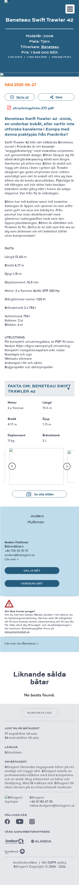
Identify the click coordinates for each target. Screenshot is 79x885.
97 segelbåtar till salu (21, 733)
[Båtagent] (7, 1)
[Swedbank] (15, 850)
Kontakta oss (39, 713)
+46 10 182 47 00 (41, 801)
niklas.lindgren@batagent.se (52, 805)
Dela (59, 97)
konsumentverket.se (17, 632)
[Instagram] (32, 821)
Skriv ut (22, 97)
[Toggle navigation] (70, 9)
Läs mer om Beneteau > (21, 643)
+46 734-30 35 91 (16, 550)
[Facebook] (7, 821)
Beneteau (50, 46)
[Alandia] (41, 840)
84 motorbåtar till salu (22, 737)
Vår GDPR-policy (54, 862)
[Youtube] (19, 821)
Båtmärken (13, 752)
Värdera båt (32, 583)
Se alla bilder (44, 494)
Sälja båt (32, 571)
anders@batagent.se (20, 555)
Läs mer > (11, 559)
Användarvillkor (25, 862)
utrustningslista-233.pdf (33, 107)
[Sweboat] (15, 840)
